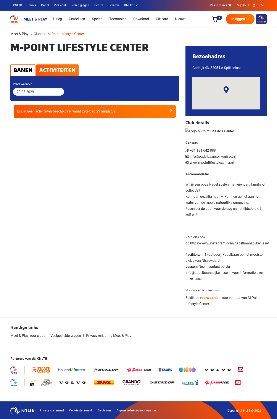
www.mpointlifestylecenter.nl (212, 163)
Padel (45, 5)
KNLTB (17, 5)
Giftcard (162, 19)
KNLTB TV (131, 5)
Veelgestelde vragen (65, 336)
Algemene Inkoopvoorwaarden (137, 410)
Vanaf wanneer (22, 84)
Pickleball (60, 5)
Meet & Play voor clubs (27, 336)
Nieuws (180, 19)
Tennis (31, 5)
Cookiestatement (80, 410)
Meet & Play (19, 34)
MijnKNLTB (244, 5)
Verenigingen (80, 5)
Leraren (114, 5)
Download (141, 19)
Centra (98, 5)
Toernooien (117, 19)
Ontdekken (77, 19)
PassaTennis (218, 5)
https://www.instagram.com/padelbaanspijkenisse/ (229, 243)
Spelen (97, 19)
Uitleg (57, 19)
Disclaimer (104, 410)
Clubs (38, 34)
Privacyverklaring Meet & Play (108, 336)
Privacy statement (52, 410)
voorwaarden (210, 298)
